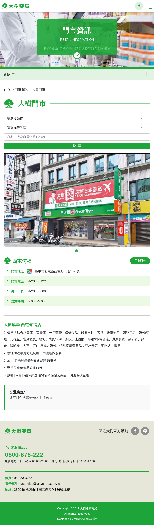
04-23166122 (36, 281)
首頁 (7, 89)
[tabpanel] (77, 200)
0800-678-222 (24, 454)
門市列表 (140, 260)
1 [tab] (76, 250)
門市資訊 (21, 89)
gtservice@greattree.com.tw (40, 483)
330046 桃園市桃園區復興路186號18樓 (42, 489)
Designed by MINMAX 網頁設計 (77, 518)
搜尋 (78, 146)
